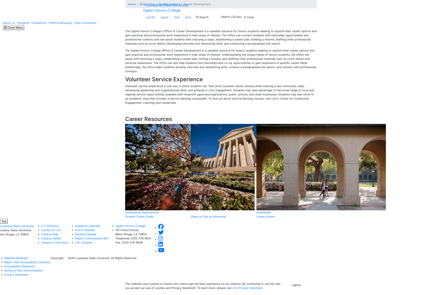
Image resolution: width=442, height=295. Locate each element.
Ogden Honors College (161, 10)
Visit (177, 17)
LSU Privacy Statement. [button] (247, 288)
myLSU (150, 17)
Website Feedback (16, 258)
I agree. (296, 285)
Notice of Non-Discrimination (23, 270)
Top (3, 221)
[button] (161, 227)
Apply (164, 17)
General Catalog (85, 234)
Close (250, 17)
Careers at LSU (51, 230)
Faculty (68, 23)
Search (203, 17)
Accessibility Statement (19, 266)
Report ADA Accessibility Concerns (27, 262)
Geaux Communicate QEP (92, 238)
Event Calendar (85, 230)
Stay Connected (86, 23)
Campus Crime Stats (54, 242)
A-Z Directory (50, 226)
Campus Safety (51, 238)
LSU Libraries (83, 242)
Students (24, 23)
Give (188, 17)
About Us (9, 23)
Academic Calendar (87, 226)
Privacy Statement (16, 274)
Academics (40, 23)
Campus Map (49, 234)
